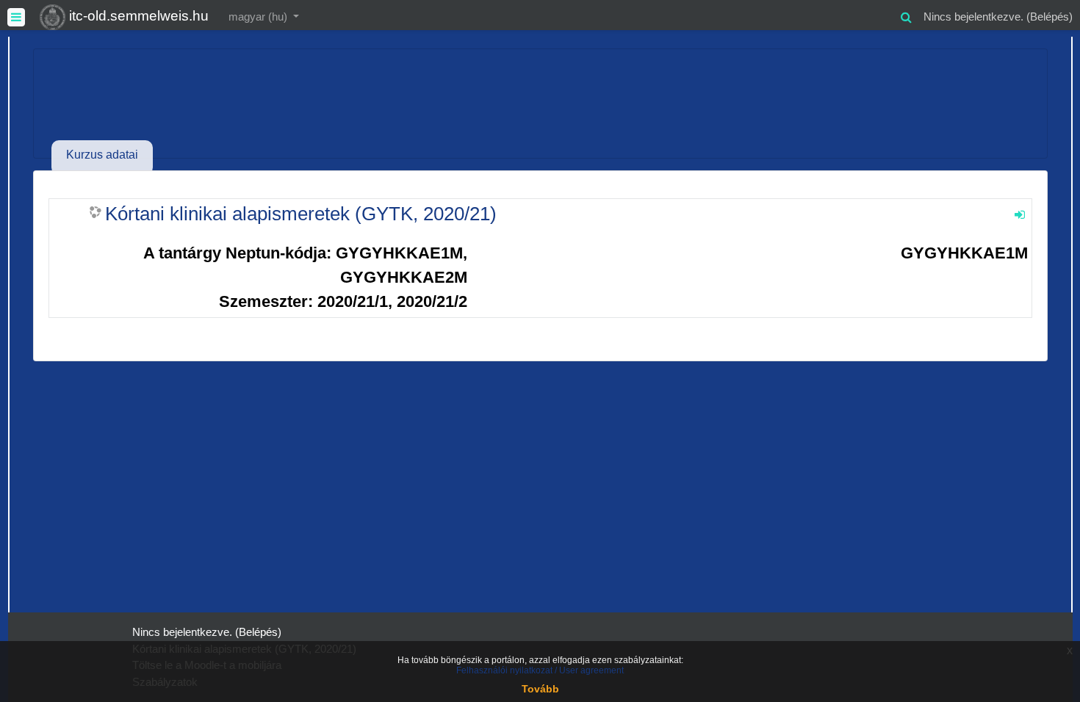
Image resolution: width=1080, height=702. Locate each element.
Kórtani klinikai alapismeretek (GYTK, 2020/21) (301, 214)
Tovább (540, 689)
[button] (906, 15)
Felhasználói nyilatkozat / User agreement (540, 670)
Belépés (1049, 16)
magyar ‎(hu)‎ (259, 16)
